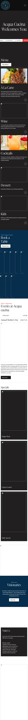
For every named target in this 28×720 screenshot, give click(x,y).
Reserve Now (5, 246)
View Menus (5, 64)
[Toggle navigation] (25, 5)
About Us (12, 600)
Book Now (5, 377)
